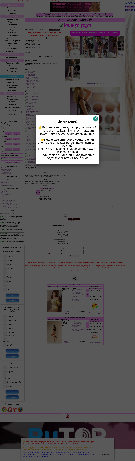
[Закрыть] (95, 118)
